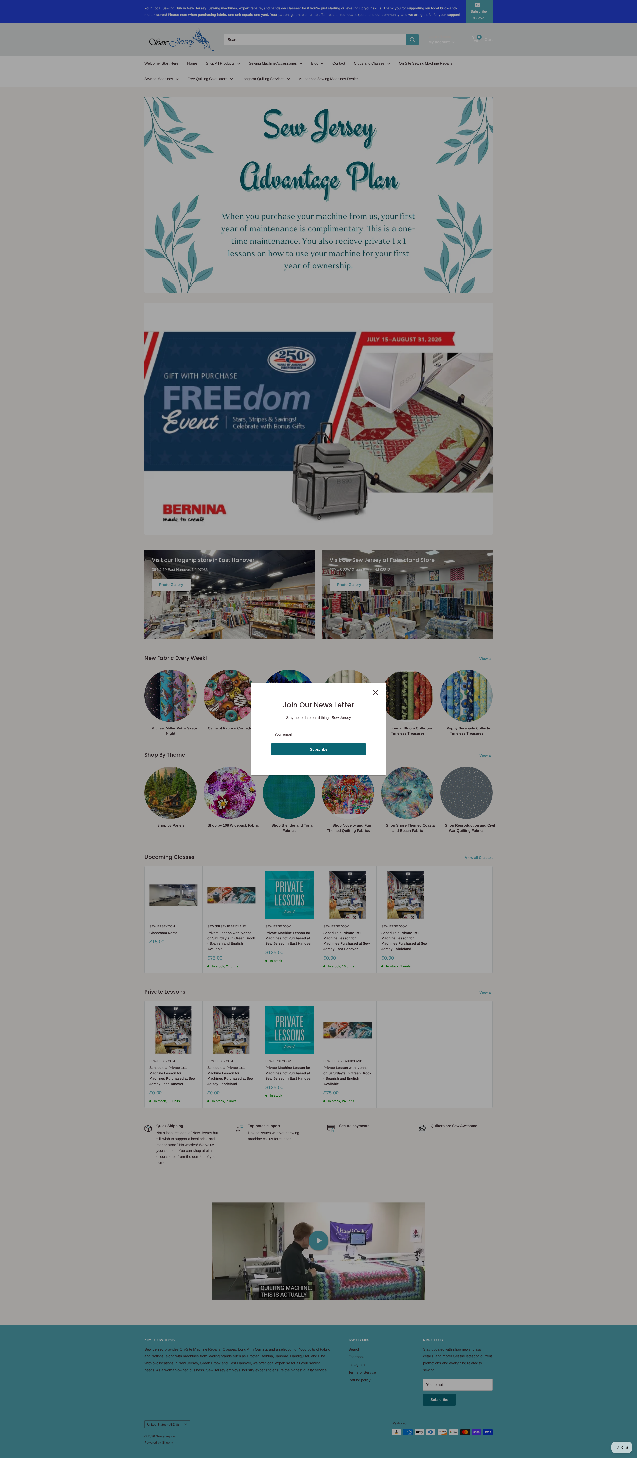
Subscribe (318, 749)
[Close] (375, 692)
